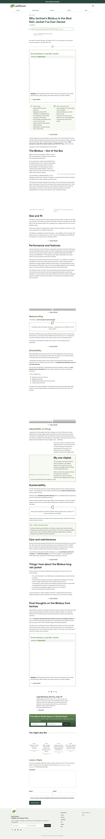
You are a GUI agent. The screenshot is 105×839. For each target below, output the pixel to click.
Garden (62, 824)
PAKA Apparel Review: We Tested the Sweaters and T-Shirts (46, 748)
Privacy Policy (61, 835)
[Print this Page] (56, 692)
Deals (83, 815)
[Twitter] (15, 830)
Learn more (61, 29)
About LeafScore (86, 812)
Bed (62, 826)
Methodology (35, 10)
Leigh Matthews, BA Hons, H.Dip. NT (45, 33)
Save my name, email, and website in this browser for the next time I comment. (52, 798)
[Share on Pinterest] (53, 692)
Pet (61, 822)
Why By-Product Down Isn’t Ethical (34, 746)
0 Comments (32, 24)
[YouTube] (21, 830)
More (86, 10)
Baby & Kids (63, 812)
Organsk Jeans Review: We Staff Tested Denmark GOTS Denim (58, 747)
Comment (32, 769)
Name (31, 791)
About (18, 10)
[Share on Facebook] (49, 692)
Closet (33, 14)
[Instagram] (18, 830)
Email (55, 791)
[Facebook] (12, 830)
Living (62, 815)
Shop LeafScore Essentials (52, 1)
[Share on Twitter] (51, 692)
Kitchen (52, 10)
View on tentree (37, 99)
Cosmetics (63, 819)
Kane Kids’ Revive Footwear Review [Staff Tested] (71, 746)
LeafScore (18, 6)
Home (69, 10)
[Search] (93, 6)
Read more (41, 710)
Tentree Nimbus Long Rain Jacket (44, 53)
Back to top (101, 837)
